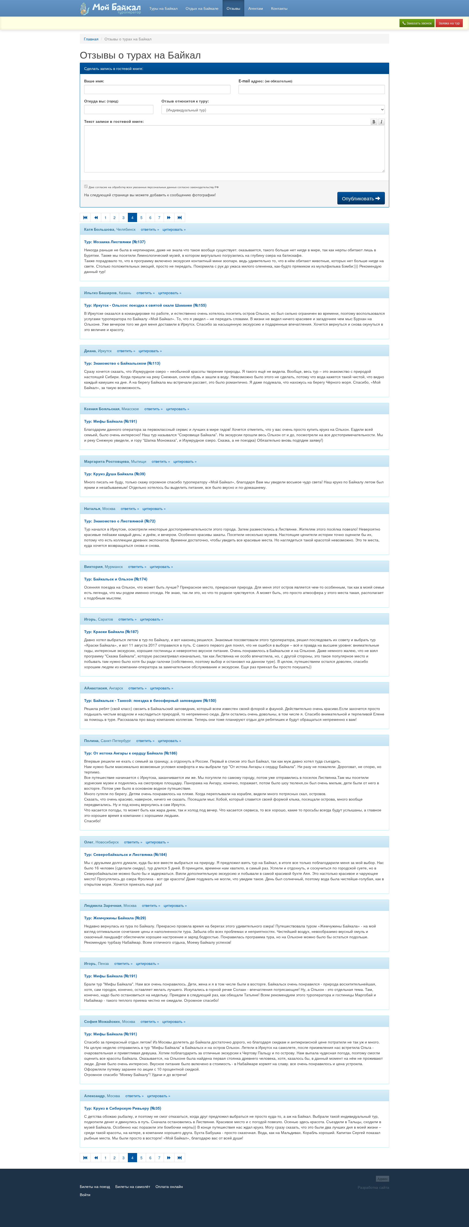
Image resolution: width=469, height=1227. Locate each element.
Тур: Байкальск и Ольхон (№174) (115, 579)
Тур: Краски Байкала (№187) (111, 631)
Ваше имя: (94, 80)
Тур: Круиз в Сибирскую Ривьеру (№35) (122, 1108)
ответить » (150, 229)
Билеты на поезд (95, 1186)
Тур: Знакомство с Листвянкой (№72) (120, 520)
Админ (383, 1178)
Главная (91, 38)
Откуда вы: (101, 101)
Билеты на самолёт (132, 1186)
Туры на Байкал (163, 8)
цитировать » (174, 229)
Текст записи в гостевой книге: (114, 121)
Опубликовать (358, 198)
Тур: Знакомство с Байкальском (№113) (122, 363)
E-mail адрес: (265, 80)
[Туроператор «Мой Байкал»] (110, 8)
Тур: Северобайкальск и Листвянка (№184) (125, 854)
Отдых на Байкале (202, 8)
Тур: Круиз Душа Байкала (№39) (114, 473)
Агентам (255, 8)
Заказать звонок (419, 23)
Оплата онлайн (169, 1186)
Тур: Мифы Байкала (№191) (110, 421)
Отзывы (233, 8)
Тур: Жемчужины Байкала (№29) (115, 917)
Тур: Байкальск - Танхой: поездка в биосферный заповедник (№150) (150, 700)
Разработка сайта (373, 1187)
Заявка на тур (449, 23)
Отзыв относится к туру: (185, 101)
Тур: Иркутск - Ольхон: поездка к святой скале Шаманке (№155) (145, 305)
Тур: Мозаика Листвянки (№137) (114, 241)
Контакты (279, 8)
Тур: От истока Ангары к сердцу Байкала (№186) (130, 753)
